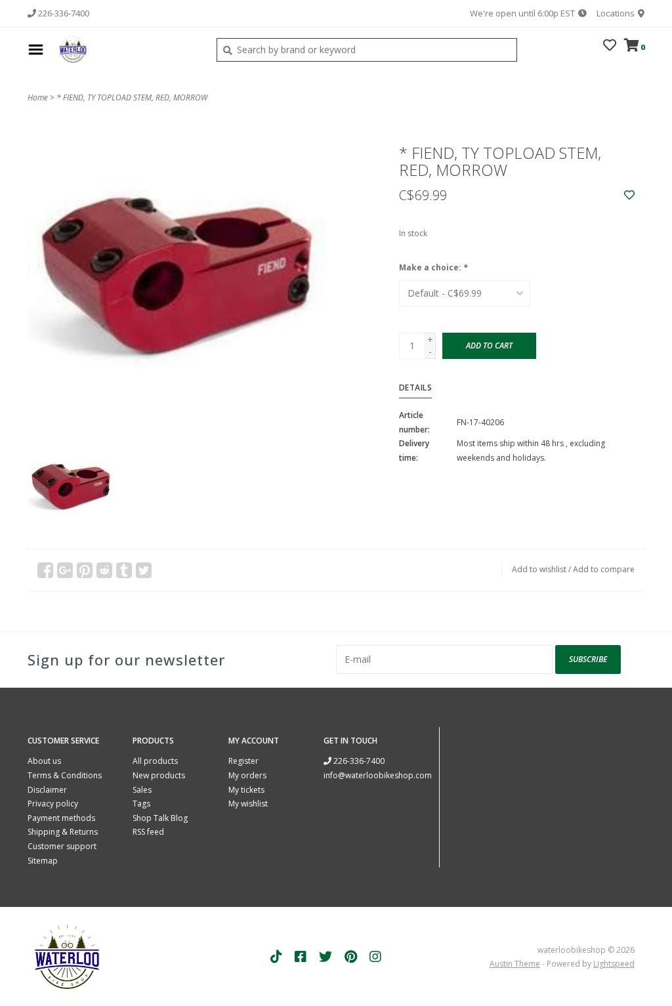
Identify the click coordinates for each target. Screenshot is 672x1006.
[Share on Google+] (65, 570)
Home (38, 97)
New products (159, 775)
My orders (247, 775)
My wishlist (248, 803)
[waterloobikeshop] (126, 49)
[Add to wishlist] (629, 195)
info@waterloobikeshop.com (378, 775)
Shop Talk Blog (160, 818)
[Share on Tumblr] (124, 570)
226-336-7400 (358, 760)
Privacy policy (53, 803)
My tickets (246, 789)
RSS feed (148, 831)
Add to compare (604, 569)
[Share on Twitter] (144, 570)
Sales (142, 789)
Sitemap (43, 860)
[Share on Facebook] (45, 570)
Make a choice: (433, 267)
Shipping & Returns (63, 831)
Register (243, 760)
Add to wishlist (539, 569)
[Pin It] (85, 570)
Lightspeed (614, 963)
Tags (141, 803)
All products (155, 760)
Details (415, 387)
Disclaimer (47, 789)
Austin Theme (515, 963)
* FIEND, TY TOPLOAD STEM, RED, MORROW (131, 97)
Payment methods (61, 818)
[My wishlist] (609, 46)
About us (44, 760)
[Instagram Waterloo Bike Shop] (375, 956)
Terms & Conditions (65, 775)
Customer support (62, 846)
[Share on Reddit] (104, 570)
